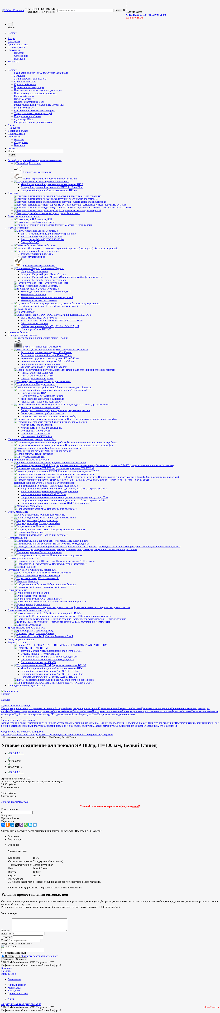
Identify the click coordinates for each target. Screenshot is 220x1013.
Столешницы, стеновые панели (160, 725)
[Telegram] (35, 825)
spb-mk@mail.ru (134, 17)
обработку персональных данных (39, 956)
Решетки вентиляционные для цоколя (92, 734)
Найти (12, 155)
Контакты (13, 61)
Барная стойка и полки (13, 723)
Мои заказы (14, 987)
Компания (6, 968)
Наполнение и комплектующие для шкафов (38, 90)
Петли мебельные (24, 99)
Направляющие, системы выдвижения (35, 93)
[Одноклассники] (8, 825)
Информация (8, 973)
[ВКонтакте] (3, 825)
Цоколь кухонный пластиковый (30, 725)
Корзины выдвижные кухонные (82, 723)
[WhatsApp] (26, 825)
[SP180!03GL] (16, 753)
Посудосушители (184, 723)
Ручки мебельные (23, 107)
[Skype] (30, 825)
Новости (19, 53)
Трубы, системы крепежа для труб (33, 113)
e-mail (135, 806)
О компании (14, 50)
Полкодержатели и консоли (29, 101)
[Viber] (21, 825)
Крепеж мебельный (25, 81)
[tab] (113, 836)
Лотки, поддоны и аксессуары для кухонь (71, 725)
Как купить (14, 41)
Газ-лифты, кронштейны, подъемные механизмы (41, 72)
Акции (11, 38)
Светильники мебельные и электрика (34, 110)
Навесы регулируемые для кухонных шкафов (118, 725)
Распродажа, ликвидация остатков (33, 122)
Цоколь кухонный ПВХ (14, 734)
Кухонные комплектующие (29, 87)
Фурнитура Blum (23, 119)
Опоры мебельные (24, 96)
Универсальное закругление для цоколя (49, 734)
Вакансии (19, 58)
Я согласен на (31, 956)
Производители (16, 47)
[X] (17, 825)
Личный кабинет (17, 984)
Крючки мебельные (25, 84)
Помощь (5, 971)
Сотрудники (21, 55)
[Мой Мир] (12, 825)
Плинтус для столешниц (161, 723)
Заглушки (19, 75)
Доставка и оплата (18, 44)
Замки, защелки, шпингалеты (30, 78)
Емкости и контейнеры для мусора (45, 723)
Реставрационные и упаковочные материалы (39, 104)
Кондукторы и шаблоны (27, 116)
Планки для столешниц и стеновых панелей (124, 723)
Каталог (12, 33)
